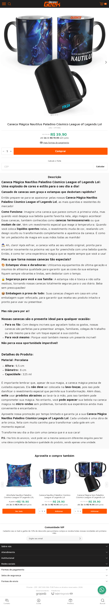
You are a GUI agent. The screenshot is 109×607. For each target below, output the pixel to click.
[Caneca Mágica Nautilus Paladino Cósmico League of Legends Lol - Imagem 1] (54, 62)
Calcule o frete (54, 161)
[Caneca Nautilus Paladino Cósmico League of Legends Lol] (54, 487)
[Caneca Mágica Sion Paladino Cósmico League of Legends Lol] (90, 487)
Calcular (100, 166)
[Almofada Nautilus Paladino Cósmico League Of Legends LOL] (19, 487)
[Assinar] (80, 538)
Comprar (60, 151)
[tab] (51, 115)
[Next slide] (106, 62)
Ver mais (19, 511)
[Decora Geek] (52, 4)
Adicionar (59, 511)
